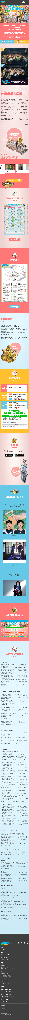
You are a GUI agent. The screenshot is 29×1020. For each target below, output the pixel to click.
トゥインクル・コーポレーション (7, 955)
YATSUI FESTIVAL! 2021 (6, 994)
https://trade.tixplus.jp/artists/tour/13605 (11, 849)
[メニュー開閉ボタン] (27, 2)
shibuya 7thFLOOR (5, 983)
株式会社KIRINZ (4, 965)
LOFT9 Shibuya (4, 980)
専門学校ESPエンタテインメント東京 (8, 968)
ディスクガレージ (4, 959)
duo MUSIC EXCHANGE (6, 976)
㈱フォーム (3, 981)
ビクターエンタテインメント (7, 967)
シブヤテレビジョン (5, 954)
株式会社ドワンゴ (4, 963)
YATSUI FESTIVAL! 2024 (6, 989)
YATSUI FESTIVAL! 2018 (6, 999)
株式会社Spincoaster (5, 975)
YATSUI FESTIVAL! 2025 (6, 988)
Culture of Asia (4, 978)
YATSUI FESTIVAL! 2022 (6, 993)
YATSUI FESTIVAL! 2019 (6, 998)
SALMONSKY (4, 957)
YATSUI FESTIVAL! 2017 (6, 1001)
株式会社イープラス (5, 973)
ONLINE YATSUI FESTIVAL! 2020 (8, 996)
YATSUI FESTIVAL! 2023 (6, 991)
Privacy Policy (4, 1013)
